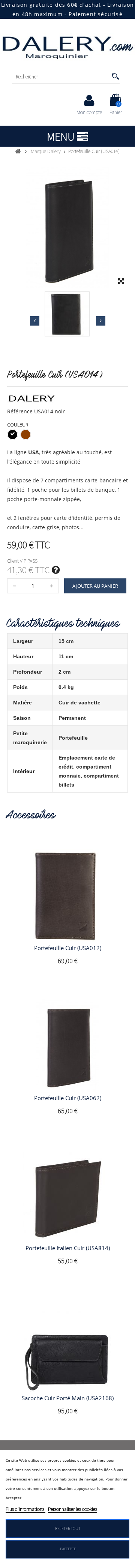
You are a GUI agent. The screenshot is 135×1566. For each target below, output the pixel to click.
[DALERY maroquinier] (67, 47)
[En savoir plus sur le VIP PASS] (56, 569)
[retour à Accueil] (18, 151)
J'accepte (67, 1548)
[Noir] (12, 434)
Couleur (18, 424)
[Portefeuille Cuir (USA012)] (67, 896)
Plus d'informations (25, 1509)
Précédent (34, 321)
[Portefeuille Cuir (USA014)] (67, 313)
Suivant (100, 321)
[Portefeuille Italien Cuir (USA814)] (67, 1196)
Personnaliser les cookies (72, 1509)
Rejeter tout (67, 1528)
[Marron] (25, 434)
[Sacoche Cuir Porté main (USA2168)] (67, 1346)
